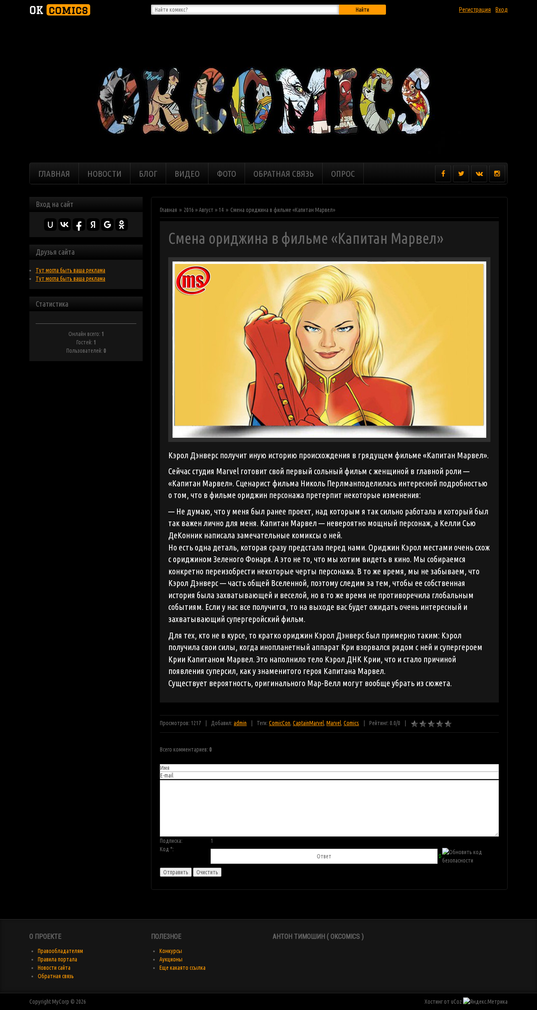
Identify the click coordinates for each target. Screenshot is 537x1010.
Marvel (333, 723)
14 (221, 210)
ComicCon (279, 723)
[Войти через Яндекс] (93, 224)
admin (240, 723)
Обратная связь (56, 976)
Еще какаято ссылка (182, 967)
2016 (189, 210)
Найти (362, 9)
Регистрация (475, 9)
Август (206, 210)
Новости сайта (54, 967)
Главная (168, 210)
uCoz (456, 1001)
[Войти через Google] (107, 224)
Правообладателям (60, 951)
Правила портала (57, 959)
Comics (351, 723)
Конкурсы (170, 951)
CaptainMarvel (308, 723)
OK (58, 9)
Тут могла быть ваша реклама (70, 270)
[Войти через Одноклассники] (121, 224)
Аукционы (170, 959)
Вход (501, 9)
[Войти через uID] (50, 224)
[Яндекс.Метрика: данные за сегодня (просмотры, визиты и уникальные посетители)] (485, 1001)
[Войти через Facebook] (79, 224)
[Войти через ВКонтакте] (64, 224)
